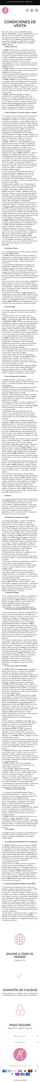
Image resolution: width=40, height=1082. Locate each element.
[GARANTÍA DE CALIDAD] (20, 976)
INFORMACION (20, 1042)
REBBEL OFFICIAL (20, 1036)
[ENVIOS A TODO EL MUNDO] (20, 940)
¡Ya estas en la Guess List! (20, 1066)
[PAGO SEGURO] (20, 1011)
